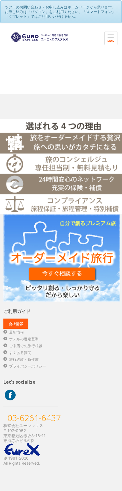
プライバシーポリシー (27, 366)
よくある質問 (20, 352)
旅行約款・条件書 (24, 359)
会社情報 (16, 323)
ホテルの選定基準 (24, 339)
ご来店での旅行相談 (25, 345)
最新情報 (16, 332)
